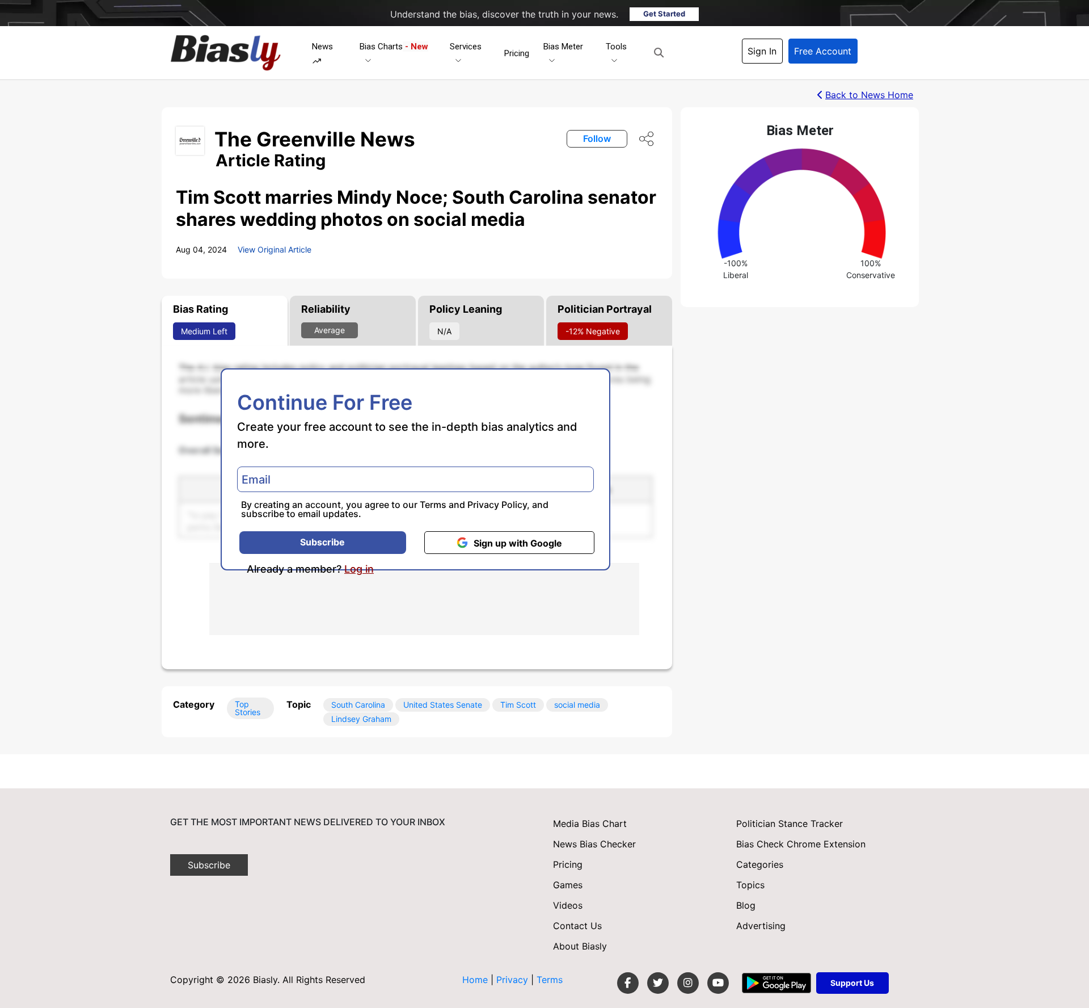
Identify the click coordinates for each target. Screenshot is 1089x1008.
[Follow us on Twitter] (658, 983)
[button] (659, 52)
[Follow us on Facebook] (628, 983)
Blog (745, 905)
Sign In (762, 51)
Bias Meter (563, 46)
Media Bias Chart (590, 823)
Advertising (761, 925)
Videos (568, 905)
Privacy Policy (497, 504)
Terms (433, 504)
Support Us (852, 983)
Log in (359, 569)
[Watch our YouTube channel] (718, 983)
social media (577, 704)
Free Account (822, 51)
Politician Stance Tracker (789, 823)
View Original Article (274, 249)
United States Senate (442, 704)
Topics (750, 885)
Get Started (664, 13)
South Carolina (358, 704)
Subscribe (322, 542)
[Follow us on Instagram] (688, 983)
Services (466, 46)
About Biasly (580, 946)
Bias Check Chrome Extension (801, 844)
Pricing (516, 53)
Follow (597, 138)
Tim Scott (518, 704)
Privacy (513, 979)
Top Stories (247, 708)
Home (475, 979)
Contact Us (577, 925)
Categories (759, 864)
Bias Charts (394, 46)
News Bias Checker (594, 844)
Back (869, 94)
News (322, 46)
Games (568, 885)
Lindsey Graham (361, 719)
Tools (616, 46)
